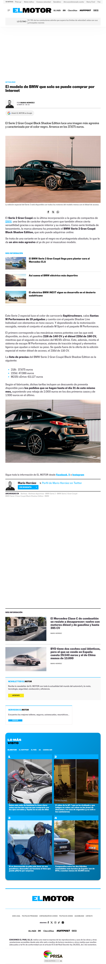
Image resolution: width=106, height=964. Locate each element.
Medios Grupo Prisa (53, 960)
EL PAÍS (34, 750)
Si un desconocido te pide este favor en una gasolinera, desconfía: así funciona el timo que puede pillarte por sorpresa (30, 868)
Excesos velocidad (44, 2)
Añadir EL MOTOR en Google (21, 113)
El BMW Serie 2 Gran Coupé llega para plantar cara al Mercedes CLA (59, 260)
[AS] (64, 10)
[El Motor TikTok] (59, 923)
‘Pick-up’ (18, 2)
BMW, (8, 221)
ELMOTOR (12, 750)
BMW (47, 496)
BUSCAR (15, 720)
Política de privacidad (30, 916)
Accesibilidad (79, 916)
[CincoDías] (72, 10)
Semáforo (57, 2)
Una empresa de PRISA (53, 954)
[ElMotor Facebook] (48, 922)
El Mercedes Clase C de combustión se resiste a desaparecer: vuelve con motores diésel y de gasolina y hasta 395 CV (75, 623)
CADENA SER (47, 750)
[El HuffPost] (85, 10)
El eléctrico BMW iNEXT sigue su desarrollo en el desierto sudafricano (62, 294)
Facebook (61, 474)
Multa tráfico (29, 2)
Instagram (78, 474)
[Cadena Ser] (95, 10)
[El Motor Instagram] (55, 923)
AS (40, 750)
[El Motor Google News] (62, 922)
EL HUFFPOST (24, 750)
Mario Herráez (27, 103)
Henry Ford (91, 2)
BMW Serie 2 (50, 494)
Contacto (89, 916)
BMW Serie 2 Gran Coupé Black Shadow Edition (24, 496)
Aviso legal (16, 916)
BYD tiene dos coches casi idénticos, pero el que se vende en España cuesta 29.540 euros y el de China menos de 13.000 (75, 653)
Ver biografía (25, 487)
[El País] (57, 10)
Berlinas (24, 494)
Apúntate (16, 695)
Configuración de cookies (48, 916)
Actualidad (10, 82)
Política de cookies (66, 916)
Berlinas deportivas (36, 494)
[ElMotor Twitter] (52, 923)
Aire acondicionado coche (74, 2)
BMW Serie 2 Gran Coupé (67, 494)
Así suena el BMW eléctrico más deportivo (53, 275)
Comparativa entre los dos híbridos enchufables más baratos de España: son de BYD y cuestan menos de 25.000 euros (75, 868)
